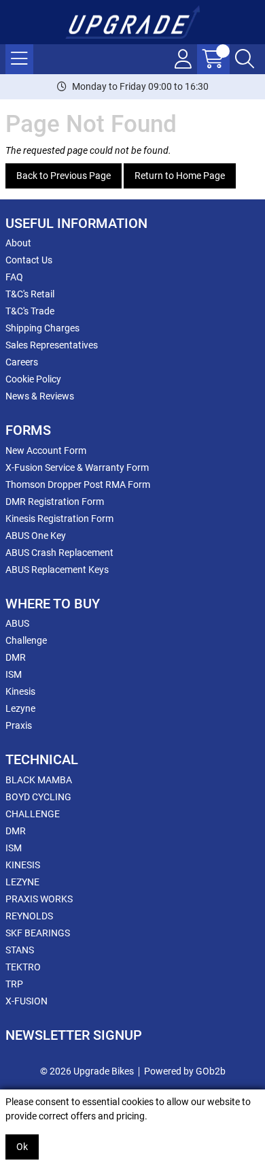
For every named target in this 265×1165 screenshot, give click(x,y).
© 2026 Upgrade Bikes (87, 1071)
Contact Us (28, 260)
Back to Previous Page (63, 175)
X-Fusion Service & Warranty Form (77, 467)
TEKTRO (23, 967)
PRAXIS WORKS (39, 898)
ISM (13, 674)
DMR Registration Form (54, 501)
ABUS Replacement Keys (57, 569)
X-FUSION (26, 1001)
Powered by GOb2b (185, 1071)
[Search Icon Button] (245, 59)
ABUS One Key (35, 535)
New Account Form (45, 450)
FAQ (14, 277)
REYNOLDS (29, 915)
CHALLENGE (32, 813)
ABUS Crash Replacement (59, 552)
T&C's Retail (29, 294)
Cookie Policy (33, 379)
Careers (21, 362)
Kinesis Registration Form (59, 518)
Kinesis (20, 691)
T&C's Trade (29, 311)
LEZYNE (22, 881)
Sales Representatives (51, 345)
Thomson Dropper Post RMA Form (77, 484)
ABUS (17, 623)
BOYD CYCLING (38, 796)
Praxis (18, 725)
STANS (19, 950)
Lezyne (20, 708)
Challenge (26, 640)
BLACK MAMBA (38, 779)
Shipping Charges (42, 328)
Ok (22, 1146)
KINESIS (22, 864)
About (18, 242)
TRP (14, 984)
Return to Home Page (180, 175)
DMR (15, 657)
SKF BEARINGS (37, 933)
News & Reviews (39, 396)
